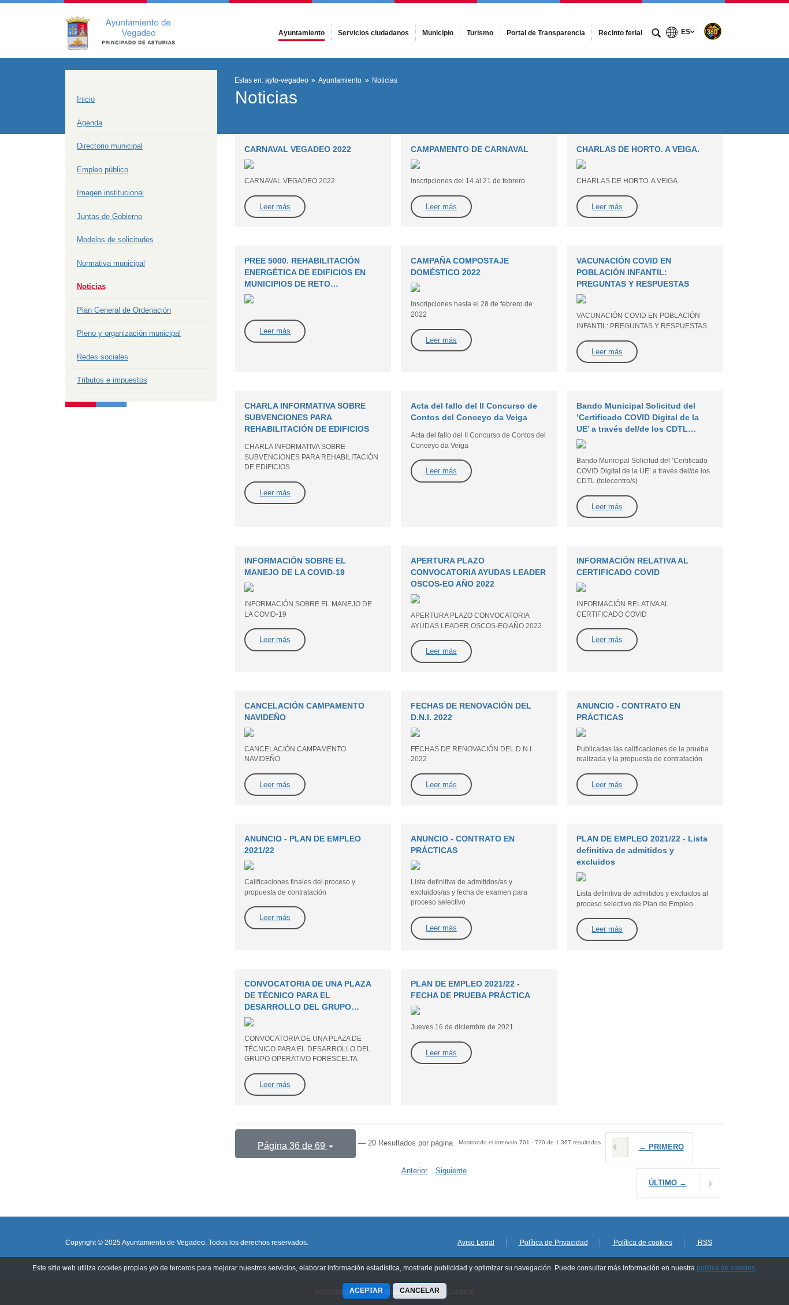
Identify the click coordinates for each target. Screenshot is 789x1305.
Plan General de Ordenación (124, 310)
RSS (704, 1243)
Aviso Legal (475, 1243)
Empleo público (102, 169)
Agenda (89, 122)
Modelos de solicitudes (115, 239)
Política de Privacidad (553, 1243)
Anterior (414, 1170)
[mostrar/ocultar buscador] (656, 34)
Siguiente (451, 1170)
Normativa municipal (111, 263)
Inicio (86, 99)
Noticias (91, 286)
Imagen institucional (110, 192)
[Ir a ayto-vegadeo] (128, 30)
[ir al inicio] (742, 1235)
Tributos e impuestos (112, 380)
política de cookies (726, 1268)
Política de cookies (642, 1243)
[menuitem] (301, 33)
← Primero (661, 1147)
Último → (668, 1182)
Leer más (275, 206)
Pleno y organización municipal (129, 333)
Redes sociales (102, 357)
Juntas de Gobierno (109, 216)
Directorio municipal (110, 146)
